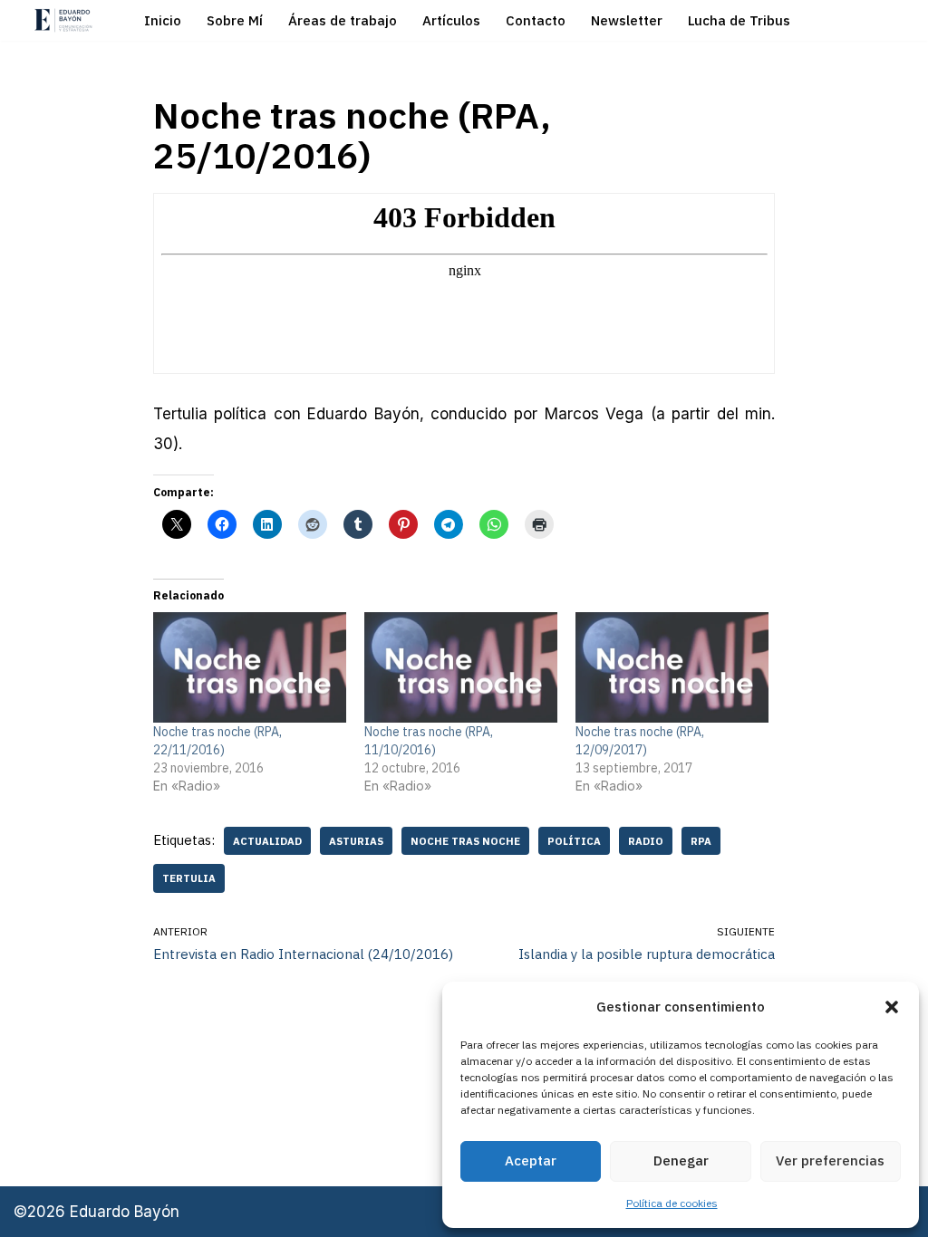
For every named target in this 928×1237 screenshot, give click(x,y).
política (574, 841)
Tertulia (189, 878)
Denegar (681, 1160)
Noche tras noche (465, 841)
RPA (701, 841)
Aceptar (530, 1160)
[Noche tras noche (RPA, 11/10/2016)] (460, 667)
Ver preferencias (830, 1160)
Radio (645, 841)
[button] (892, 1007)
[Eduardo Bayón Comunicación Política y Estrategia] (63, 20)
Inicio (162, 20)
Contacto (536, 20)
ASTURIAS (356, 841)
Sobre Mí (235, 20)
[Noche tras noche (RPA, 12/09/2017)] (671, 667)
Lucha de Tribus (739, 20)
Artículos (451, 20)
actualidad (267, 841)
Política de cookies (672, 1203)
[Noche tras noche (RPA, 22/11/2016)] (249, 667)
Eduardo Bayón (124, 1212)
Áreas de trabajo (342, 20)
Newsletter (626, 20)
